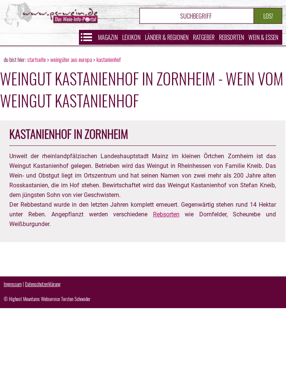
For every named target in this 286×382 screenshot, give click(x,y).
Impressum (13, 284)
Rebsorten (231, 37)
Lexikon (131, 37)
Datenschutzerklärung (43, 284)
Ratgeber (203, 37)
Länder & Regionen (166, 37)
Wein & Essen (263, 37)
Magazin (108, 37)
